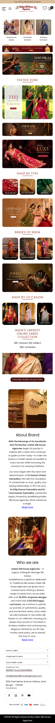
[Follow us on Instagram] (15, 695)
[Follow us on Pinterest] (22, 695)
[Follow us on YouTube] (29, 695)
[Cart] (49, 8)
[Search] (10, 8)
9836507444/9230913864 (19, 670)
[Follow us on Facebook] (9, 695)
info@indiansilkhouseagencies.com (24, 675)
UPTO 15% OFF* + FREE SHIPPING (28, 2)
